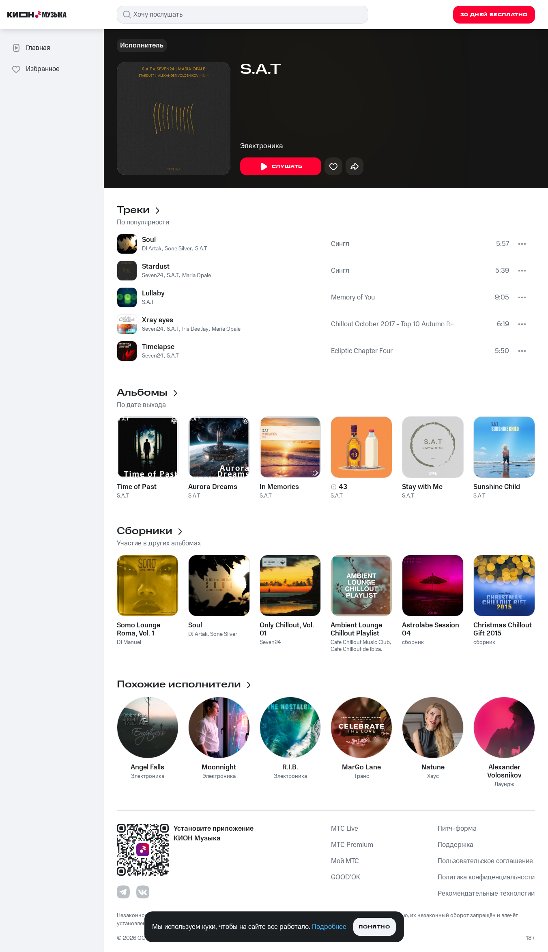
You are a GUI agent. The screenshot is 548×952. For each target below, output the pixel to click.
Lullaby (153, 293)
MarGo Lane (361, 767)
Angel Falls (147, 767)
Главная (38, 48)
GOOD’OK (345, 877)
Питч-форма (457, 829)
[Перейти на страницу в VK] (142, 891)
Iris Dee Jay (195, 329)
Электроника (261, 146)
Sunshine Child (496, 487)
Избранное (43, 69)
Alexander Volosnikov (504, 771)
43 (343, 487)
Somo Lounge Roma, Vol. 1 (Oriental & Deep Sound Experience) (146, 629)
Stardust (156, 266)
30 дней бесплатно (494, 14)
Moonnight (219, 767)
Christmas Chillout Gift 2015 (502, 629)
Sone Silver (178, 249)
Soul (149, 240)
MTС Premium (352, 845)
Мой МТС (345, 861)
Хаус (433, 776)
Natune (433, 767)
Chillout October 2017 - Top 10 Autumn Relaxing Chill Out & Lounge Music (393, 324)
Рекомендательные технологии (486, 893)
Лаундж (504, 784)
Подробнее (329, 927)
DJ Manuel (129, 642)
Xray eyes (157, 320)
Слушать (287, 166)
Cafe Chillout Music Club (360, 642)
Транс (361, 776)
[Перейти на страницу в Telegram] (123, 891)
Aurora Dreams (212, 487)
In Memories (279, 487)
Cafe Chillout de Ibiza (356, 649)
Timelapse (158, 347)
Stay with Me (422, 487)
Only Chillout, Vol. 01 (287, 629)
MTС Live (344, 829)
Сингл (340, 244)
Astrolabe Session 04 (430, 629)
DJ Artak (151, 249)
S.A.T (201, 249)
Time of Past (137, 487)
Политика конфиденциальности (486, 877)
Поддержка (455, 845)
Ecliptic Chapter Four (362, 351)
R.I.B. (290, 767)
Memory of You (353, 297)
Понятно (374, 927)
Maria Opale (196, 275)
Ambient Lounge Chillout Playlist (356, 629)
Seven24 (152, 275)
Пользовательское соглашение (485, 861)
